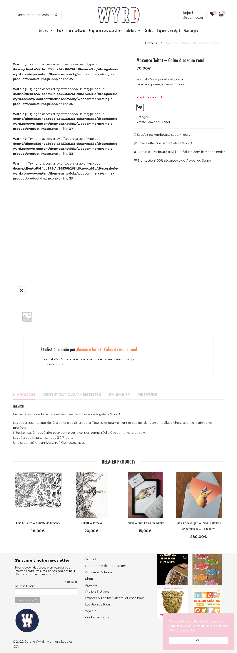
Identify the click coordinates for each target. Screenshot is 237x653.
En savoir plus (52, 364)
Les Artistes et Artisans (71, 30)
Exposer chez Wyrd (168, 30)
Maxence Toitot (158, 122)
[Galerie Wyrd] (118, 14)
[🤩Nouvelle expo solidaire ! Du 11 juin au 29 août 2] (172, 603)
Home (149, 43)
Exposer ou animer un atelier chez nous (114, 598)
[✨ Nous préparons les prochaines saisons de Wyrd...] (172, 569)
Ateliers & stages (97, 591)
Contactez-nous (97, 617)
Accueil (90, 559)
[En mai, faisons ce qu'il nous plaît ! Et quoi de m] (207, 603)
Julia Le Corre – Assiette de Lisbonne (38, 523)
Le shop (43, 30)
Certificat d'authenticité (72, 394)
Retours (147, 394)
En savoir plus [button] (185, 630)
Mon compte (191, 30)
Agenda (91, 585)
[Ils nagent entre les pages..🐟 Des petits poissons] (207, 569)
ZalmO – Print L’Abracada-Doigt (145, 523)
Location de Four (97, 604)
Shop (89, 579)
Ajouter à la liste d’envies (140, 107)
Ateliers (131, 30)
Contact (149, 30)
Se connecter (193, 17)
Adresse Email (25, 586)
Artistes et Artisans (98, 572)
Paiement (119, 394)
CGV (16, 646)
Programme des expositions (106, 30)
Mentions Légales (60, 641)
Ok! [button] (198, 640)
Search (56, 15)
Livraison (24, 394)
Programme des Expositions (105, 566)
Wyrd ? (90, 611)
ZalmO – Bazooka (92, 523)
